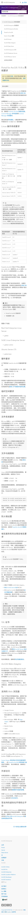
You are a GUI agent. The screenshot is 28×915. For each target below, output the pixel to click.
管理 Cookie (7, 912)
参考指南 (9, 113)
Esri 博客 (3, 891)
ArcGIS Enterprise (6, 872)
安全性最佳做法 (19, 659)
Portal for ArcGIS (8, 32)
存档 (11, 76)
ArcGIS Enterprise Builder (11, 29)
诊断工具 (23, 93)
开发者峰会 (4, 896)
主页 (2, 845)
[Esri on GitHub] (8, 905)
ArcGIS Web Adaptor (10, 42)
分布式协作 (14, 798)
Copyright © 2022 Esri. (7, 910)
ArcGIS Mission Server (10, 56)
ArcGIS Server (8, 39)
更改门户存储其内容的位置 (17, 386)
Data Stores (4, 852)
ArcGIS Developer (6, 877)
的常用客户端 (18, 762)
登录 (25, 2)
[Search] (20, 2)
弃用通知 (10, 120)
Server (3, 850)
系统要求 (3, 16)
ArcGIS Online (5, 867)
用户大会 (3, 894)
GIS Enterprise (9, 2)
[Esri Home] (4, 900)
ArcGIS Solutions (6, 879)
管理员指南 (16, 111)
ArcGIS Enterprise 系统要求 (11, 25)
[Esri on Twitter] (2, 905)
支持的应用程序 (8, 60)
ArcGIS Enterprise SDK (10, 49)
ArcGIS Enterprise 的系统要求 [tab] (12, 22)
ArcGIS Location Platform (8, 874)
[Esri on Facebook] (5, 905)
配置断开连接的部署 (18, 790)
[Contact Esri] (10, 905)
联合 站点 (11, 587)
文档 (2, 860)
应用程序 (3, 857)
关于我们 (3, 886)
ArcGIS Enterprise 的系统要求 (16, 16)
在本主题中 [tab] (5, 86)
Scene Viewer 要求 (9, 36)
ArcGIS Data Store (9, 46)
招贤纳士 (3, 889)
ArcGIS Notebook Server (10, 53)
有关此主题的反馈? (21, 826)
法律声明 (13, 912)
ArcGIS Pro (4, 869)
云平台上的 (14, 816)
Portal (3, 847)
